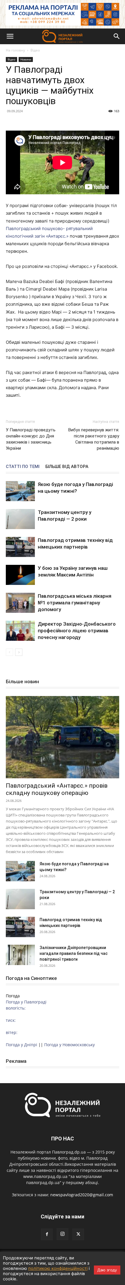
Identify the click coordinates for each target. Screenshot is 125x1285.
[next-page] (18, 652)
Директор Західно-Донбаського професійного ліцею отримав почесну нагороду (77, 630)
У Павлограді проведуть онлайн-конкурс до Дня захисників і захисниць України (31, 439)
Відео (35, 50)
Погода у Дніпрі (21, 1044)
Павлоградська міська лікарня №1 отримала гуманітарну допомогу (74, 602)
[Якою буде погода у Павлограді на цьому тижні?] (20, 491)
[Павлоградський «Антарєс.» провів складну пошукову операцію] (62, 737)
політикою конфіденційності (58, 1268)
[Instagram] (62, 1234)
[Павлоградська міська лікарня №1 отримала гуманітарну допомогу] (20, 603)
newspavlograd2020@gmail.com (81, 1194)
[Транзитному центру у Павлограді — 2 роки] (20, 519)
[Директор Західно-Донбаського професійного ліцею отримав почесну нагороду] (20, 631)
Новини (25, 59)
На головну (15, 50)
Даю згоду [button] (107, 1270)
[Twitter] (78, 1234)
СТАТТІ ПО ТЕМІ (23, 466)
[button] (10, 36)
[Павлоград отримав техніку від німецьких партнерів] (20, 547)
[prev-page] (9, 652)
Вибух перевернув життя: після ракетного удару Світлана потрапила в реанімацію (93, 439)
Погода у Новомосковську (69, 1044)
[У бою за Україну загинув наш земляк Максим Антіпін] (20, 575)
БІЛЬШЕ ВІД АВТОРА (66, 466)
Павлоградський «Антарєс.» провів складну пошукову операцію (57, 789)
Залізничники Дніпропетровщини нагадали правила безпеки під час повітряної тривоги (74, 953)
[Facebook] (47, 1234)
